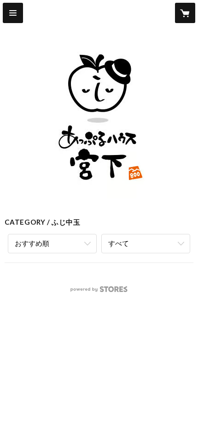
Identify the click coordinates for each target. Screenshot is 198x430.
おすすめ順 (32, 243)
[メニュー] (13, 13)
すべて (118, 243)
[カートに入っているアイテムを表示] (185, 13)
